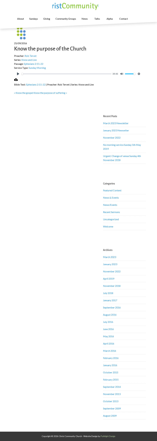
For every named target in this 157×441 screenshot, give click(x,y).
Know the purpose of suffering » (50, 92)
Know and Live (29, 59)
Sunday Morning (37, 67)
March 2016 (109, 350)
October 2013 (110, 401)
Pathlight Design (108, 436)
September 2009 (112, 408)
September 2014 (112, 386)
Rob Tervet (30, 55)
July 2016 (108, 321)
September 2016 (112, 307)
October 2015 (110, 372)
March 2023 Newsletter (115, 123)
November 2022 (112, 137)
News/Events (110, 204)
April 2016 (108, 343)
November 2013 (112, 394)
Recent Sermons (111, 212)
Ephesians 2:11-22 (33, 63)
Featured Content (112, 190)
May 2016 (108, 336)
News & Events (111, 197)
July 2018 (108, 293)
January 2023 (110, 264)
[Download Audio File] (16, 80)
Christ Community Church (75, 6)
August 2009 (110, 415)
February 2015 (111, 379)
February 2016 (111, 357)
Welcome (108, 226)
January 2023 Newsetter (116, 130)
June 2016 (108, 329)
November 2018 (112, 285)
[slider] (66, 73)
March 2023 (109, 256)
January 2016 (110, 365)
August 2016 (110, 314)
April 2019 (108, 278)
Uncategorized (111, 219)
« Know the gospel (23, 92)
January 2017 (110, 300)
